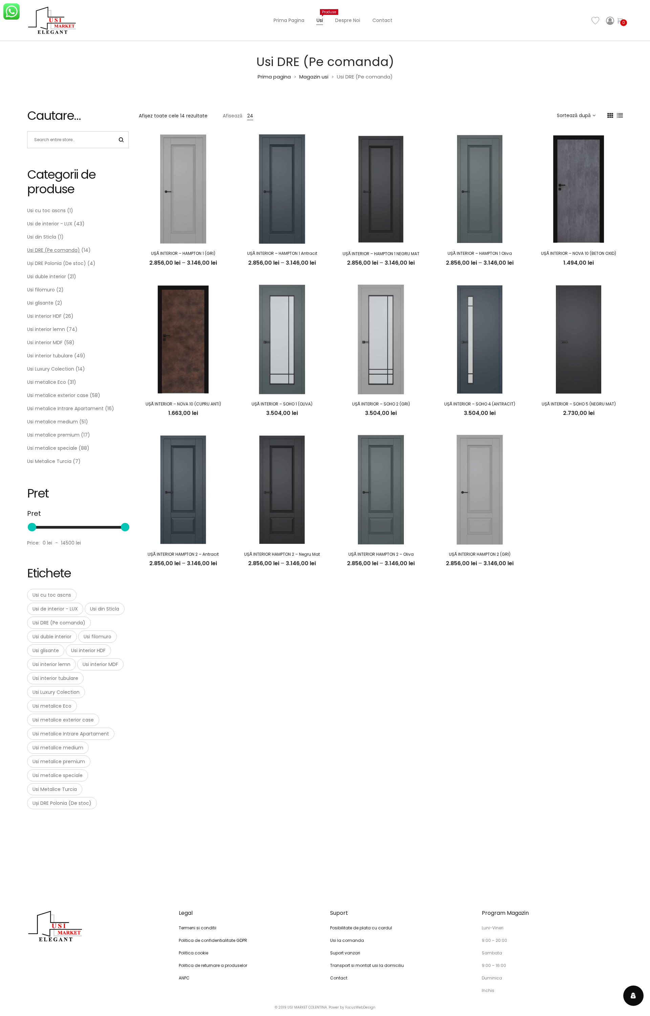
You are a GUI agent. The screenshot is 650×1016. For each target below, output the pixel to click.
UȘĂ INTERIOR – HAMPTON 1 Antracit (282, 253)
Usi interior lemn (46, 329)
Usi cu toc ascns (46, 210)
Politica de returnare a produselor (213, 965)
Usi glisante (40, 303)
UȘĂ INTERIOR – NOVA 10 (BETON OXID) (578, 253)
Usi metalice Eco (46, 382)
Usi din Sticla (41, 237)
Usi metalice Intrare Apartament (65, 408)
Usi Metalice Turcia (49, 461)
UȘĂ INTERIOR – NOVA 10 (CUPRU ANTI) (183, 404)
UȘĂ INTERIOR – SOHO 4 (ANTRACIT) (479, 404)
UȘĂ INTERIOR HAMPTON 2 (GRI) (480, 554)
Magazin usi (313, 76)
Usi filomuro (41, 289)
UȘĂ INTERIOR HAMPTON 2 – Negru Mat (282, 554)
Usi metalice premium (53, 435)
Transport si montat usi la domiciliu (367, 965)
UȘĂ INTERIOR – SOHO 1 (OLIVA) (282, 404)
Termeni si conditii (197, 928)
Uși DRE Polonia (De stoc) (56, 263)
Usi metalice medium (52, 421)
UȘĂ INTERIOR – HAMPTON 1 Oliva (480, 253)
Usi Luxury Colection (50, 369)
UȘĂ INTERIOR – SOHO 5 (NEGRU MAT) (579, 404)
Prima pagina (289, 20)
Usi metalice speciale (52, 448)
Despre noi (347, 20)
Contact (382, 20)
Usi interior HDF (44, 316)
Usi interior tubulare (50, 355)
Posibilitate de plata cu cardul (361, 928)
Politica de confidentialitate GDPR (213, 940)
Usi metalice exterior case (57, 395)
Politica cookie (193, 953)
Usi (323, 16)
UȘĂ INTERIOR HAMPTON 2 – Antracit (183, 554)
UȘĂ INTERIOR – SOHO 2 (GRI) (381, 404)
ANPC (184, 978)
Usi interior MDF (45, 342)
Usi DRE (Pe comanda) (53, 250)
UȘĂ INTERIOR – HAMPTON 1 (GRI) (183, 253)
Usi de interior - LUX (49, 223)
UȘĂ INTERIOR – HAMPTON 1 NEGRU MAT (381, 254)
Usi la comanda (347, 940)
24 (250, 115)
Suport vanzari (345, 953)
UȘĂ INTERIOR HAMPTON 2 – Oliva (381, 554)
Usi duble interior (46, 276)
